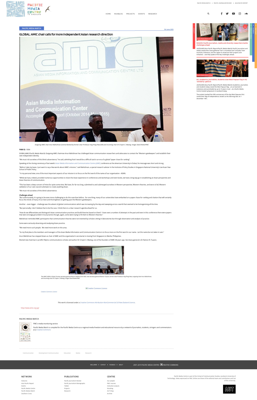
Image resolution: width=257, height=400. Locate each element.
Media (78, 353)
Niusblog (118, 14)
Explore (256, 31)
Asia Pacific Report (241, 3)
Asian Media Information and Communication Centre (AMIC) (78, 163)
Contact (103, 365)
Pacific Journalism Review (223, 3)
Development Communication (49, 353)
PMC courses (111, 383)
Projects (130, 14)
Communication (28, 353)
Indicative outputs (113, 386)
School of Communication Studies (208, 376)
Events (141, 14)
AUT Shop (110, 391)
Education (67, 353)
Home (108, 14)
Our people (111, 381)
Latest (194, 30)
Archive (109, 393)
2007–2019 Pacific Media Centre (146, 365)
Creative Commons (43, 330)
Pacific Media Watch (203, 3)
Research (152, 14)
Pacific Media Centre (28, 388)
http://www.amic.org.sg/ (30, 308)
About (121, 365)
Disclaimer (93, 365)
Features (24, 381)
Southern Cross (26, 393)
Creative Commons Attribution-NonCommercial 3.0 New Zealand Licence (107, 302)
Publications (251, 33)
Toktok (66, 386)
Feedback (112, 365)
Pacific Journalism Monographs (74, 383)
